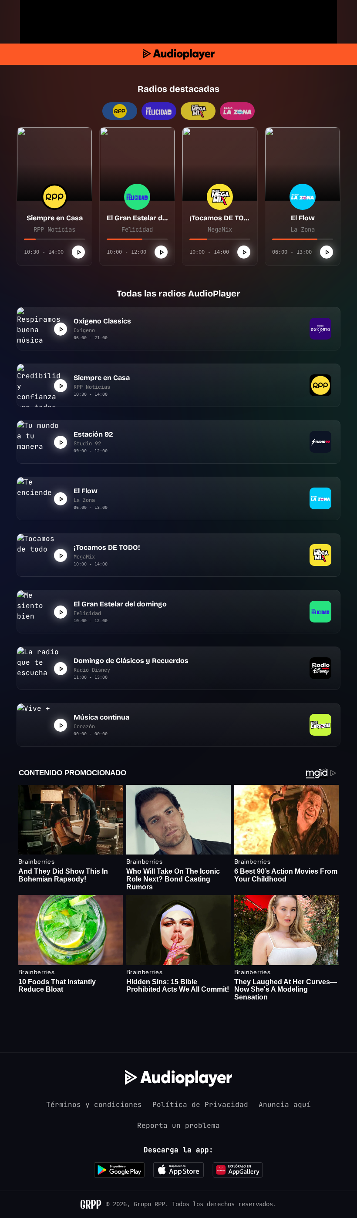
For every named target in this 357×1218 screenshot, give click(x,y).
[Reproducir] (78, 252)
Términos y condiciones (94, 1104)
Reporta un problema (178, 1125)
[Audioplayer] (179, 54)
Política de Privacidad (200, 1104)
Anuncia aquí (285, 1104)
